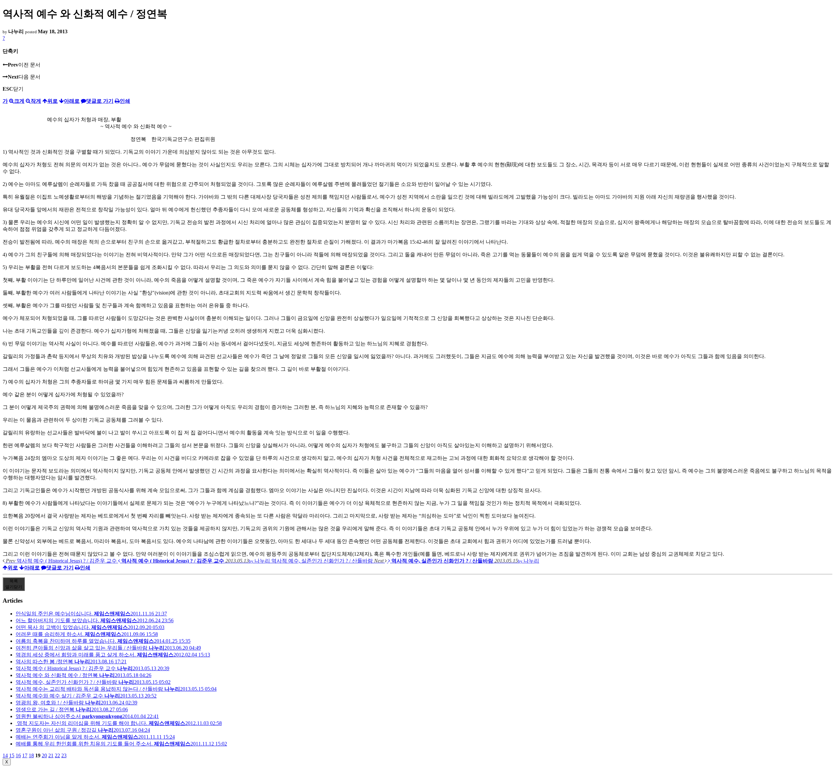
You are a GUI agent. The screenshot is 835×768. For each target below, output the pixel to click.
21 (50, 755)
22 (57, 755)
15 (11, 755)
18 (31, 755)
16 (18, 755)
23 (64, 755)
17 (24, 755)
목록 (13, 584)
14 (5, 755)
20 (44, 755)
